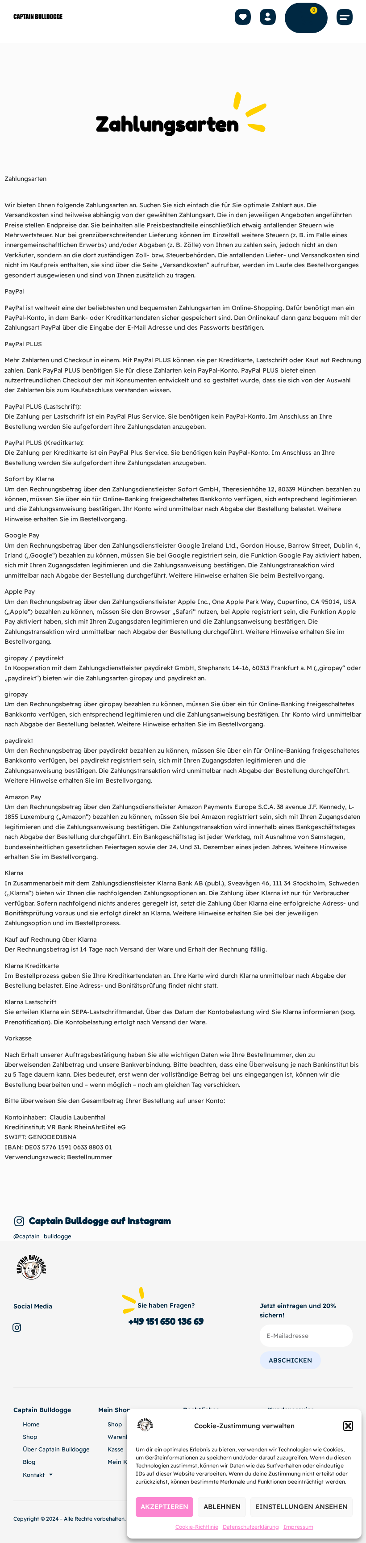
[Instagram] (16, 1328)
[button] (348, 1425)
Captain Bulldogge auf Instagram (100, 1221)
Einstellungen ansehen (301, 1506)
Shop (30, 1436)
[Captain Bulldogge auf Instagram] (19, 1221)
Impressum (298, 1526)
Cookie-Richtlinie (196, 1526)
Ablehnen (222, 1506)
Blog (29, 1461)
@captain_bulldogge (42, 1236)
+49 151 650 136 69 (166, 1321)
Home (31, 1424)
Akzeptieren (164, 1506)
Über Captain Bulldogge (56, 1449)
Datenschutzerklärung (251, 1526)
